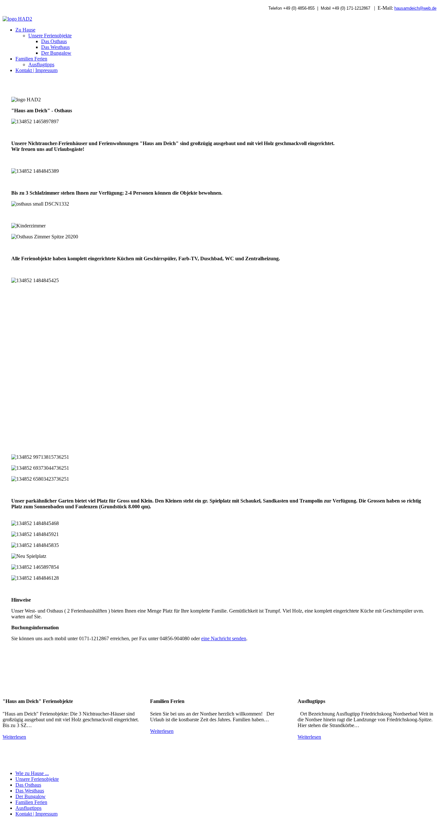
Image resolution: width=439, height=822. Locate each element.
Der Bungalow (56, 53)
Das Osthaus (54, 41)
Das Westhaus (55, 47)
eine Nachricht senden (223, 638)
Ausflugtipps (41, 64)
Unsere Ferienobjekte (50, 35)
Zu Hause (25, 29)
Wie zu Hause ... (32, 773)
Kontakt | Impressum (36, 70)
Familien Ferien (31, 58)
